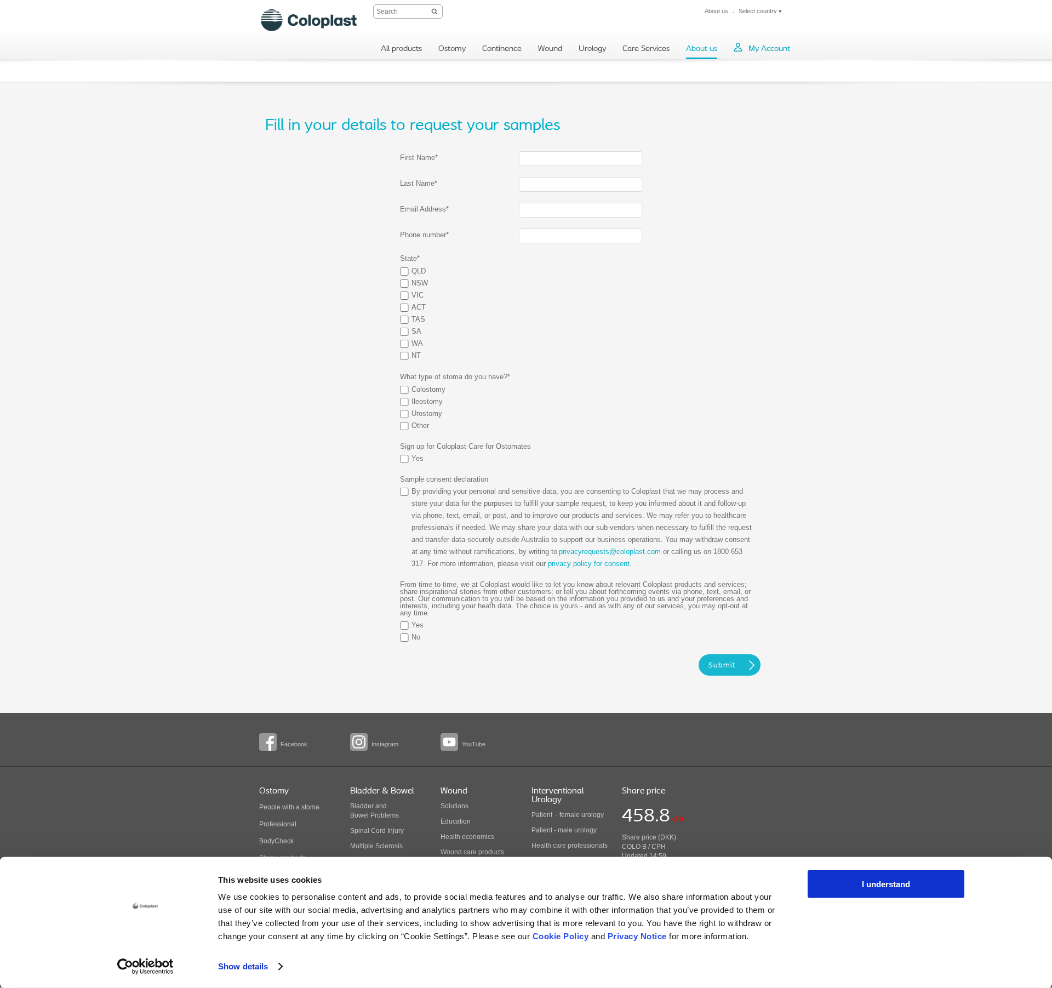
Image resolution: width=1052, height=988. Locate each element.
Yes (417, 458)
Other (420, 425)
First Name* (419, 157)
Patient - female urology (567, 815)
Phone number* (424, 234)
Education (456, 821)
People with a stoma (289, 807)
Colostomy (428, 389)
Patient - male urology (564, 830)
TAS (418, 319)
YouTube (473, 744)
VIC (417, 295)
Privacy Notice (637, 936)
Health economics (467, 837)
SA (416, 331)
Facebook (294, 744)
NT (416, 355)
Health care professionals (569, 845)
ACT (418, 307)
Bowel (359, 815)
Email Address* (424, 209)
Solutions (454, 806)
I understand (886, 884)
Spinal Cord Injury (377, 831)
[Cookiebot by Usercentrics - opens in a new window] (145, 966)
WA (417, 343)
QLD (418, 271)
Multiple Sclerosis (376, 846)
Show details (243, 966)
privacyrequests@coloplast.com (610, 551)
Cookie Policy (561, 936)
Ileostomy (427, 401)
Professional (277, 824)
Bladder (362, 806)
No (415, 637)
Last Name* (418, 183)
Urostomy (426, 413)
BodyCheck (276, 841)
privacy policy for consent (589, 563)
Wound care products (472, 852)
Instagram (384, 744)
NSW (419, 283)
